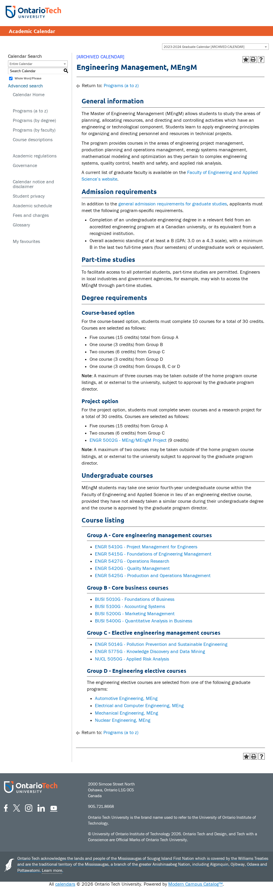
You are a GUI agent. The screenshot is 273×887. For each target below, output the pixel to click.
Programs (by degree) (34, 120)
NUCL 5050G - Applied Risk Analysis (132, 659)
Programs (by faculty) (34, 130)
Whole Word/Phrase (28, 78)
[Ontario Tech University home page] (33, 12)
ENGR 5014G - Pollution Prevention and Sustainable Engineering (161, 644)
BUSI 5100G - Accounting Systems (130, 606)
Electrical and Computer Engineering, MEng (139, 705)
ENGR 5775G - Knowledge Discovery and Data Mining (150, 651)
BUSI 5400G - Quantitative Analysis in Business (143, 621)
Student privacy (29, 196)
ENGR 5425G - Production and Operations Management (153, 575)
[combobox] (215, 46)
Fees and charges (31, 215)
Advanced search (25, 86)
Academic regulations (35, 156)
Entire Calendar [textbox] (21, 64)
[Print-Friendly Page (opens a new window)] (253, 59)
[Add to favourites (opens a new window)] (246, 59)
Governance (25, 165)
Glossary (21, 225)
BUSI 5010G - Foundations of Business (134, 599)
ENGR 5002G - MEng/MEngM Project (128, 440)
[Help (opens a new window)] (261, 59)
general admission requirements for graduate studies (172, 204)
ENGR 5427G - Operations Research (132, 561)
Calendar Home (29, 95)
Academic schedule (32, 206)
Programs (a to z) (30, 111)
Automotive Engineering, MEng (126, 698)
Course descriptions (33, 140)
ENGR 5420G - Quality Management (132, 568)
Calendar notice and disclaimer (33, 184)
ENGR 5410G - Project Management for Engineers (146, 547)
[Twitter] (16, 807)
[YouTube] (53, 807)
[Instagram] (28, 807)
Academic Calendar (32, 31)
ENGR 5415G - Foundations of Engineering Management (153, 554)
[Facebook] (6, 807)
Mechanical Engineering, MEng (126, 713)
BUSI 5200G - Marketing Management (135, 614)
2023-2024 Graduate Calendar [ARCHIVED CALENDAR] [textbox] (204, 47)
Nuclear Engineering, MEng (122, 720)
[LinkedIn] (41, 807)
